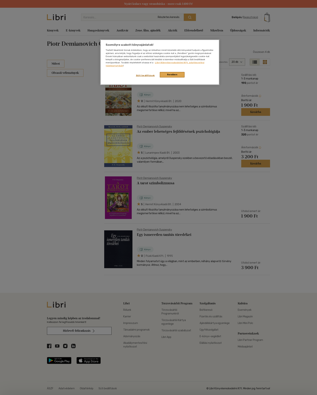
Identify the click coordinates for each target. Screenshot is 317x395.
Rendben (172, 74)
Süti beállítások (145, 75)
